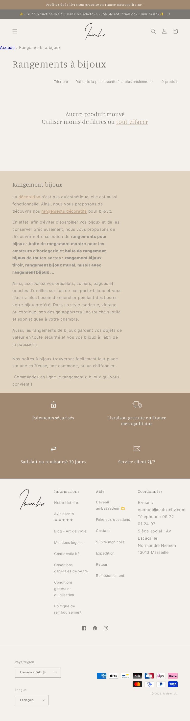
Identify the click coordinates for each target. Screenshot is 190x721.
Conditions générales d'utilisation (64, 588)
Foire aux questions (113, 519)
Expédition (105, 553)
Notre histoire (66, 502)
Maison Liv (170, 693)
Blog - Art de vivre (70, 531)
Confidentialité (67, 554)
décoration (29, 196)
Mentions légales (69, 542)
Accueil (7, 47)
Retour (102, 564)
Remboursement (110, 575)
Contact (103, 530)
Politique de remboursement (68, 609)
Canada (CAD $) (33, 672)
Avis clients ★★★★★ (64, 517)
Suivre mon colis (110, 542)
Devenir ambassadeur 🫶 (110, 505)
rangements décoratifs (64, 211)
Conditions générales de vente (71, 568)
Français (27, 700)
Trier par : (62, 81)
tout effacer (132, 121)
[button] (14, 31)
